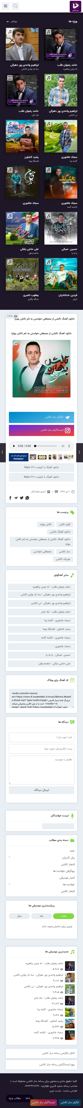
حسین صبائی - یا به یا (58, 655)
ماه (41, 916)
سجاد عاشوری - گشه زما (57, 620)
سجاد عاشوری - (62, 646)
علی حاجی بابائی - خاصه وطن (54, 664)
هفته (63, 916)
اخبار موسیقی (67, 878)
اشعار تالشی (68, 864)
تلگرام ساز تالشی (54, 417)
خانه (72, 851)
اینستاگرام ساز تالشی (52, 430)
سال (19, 916)
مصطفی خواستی (42, 552)
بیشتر (14, 21)
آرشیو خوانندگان (38, 491)
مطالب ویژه (15, 1098)
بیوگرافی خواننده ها (64, 871)
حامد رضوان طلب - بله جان (55, 612)
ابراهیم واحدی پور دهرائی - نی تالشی (50, 603)
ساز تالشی (64, 552)
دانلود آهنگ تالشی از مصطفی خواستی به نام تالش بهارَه (44, 319)
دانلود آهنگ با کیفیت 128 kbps (41, 467)
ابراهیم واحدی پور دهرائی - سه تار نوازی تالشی (45, 595)
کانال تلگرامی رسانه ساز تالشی (58, 1053)
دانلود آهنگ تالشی (60, 532)
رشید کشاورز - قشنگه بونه (56, 629)
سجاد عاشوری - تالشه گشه (55, 638)
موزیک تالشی (63, 559)
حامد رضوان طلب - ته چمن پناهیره (51, 587)
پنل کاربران (68, 858)
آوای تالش (64, 524)
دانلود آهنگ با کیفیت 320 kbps (41, 477)
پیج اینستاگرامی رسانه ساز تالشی (57, 1065)
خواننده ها (69, 884)
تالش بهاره (46, 524)
